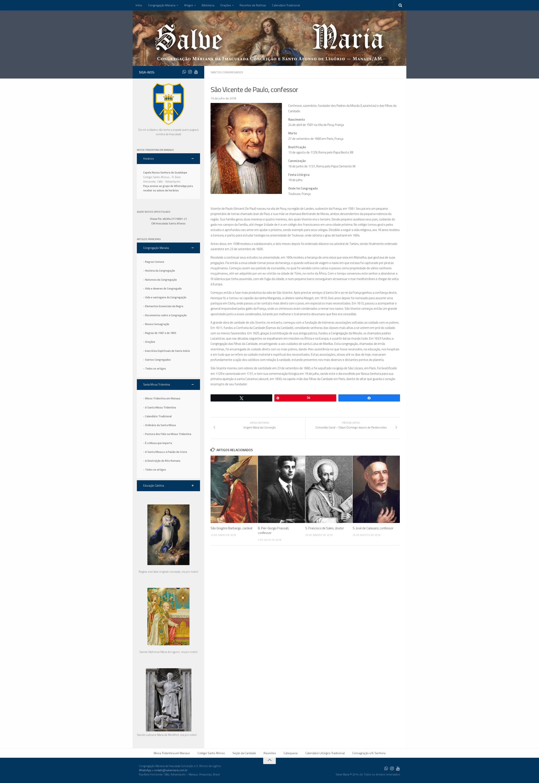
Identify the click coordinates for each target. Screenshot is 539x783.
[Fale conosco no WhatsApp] (184, 72)
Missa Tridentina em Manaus (172, 753)
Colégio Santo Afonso (211, 753)
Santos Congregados (227, 72)
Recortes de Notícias (253, 5)
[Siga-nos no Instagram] (190, 72)
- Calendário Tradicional (157, 416)
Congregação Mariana (161, 5)
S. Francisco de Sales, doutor (324, 528)
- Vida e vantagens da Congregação (164, 297)
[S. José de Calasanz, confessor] (376, 489)
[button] (168, 158)
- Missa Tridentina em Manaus (161, 398)
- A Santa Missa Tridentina (159, 407)
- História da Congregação (159, 270)
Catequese (291, 753)
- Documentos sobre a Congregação (165, 315)
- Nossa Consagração (156, 324)
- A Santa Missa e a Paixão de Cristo (165, 452)
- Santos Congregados (157, 359)
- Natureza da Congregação (160, 279)
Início (139, 5)
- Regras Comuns (153, 262)
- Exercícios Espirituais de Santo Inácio (166, 351)
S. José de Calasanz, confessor (373, 528)
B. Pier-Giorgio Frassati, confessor (273, 530)
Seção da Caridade (244, 753)
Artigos (188, 5)
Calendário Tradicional (286, 5)
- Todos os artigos (154, 368)
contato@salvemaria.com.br (171, 770)
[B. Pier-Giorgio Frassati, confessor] (281, 489)
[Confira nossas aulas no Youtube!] (196, 72)
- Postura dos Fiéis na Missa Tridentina (167, 434)
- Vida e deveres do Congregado (162, 288)
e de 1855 (170, 333)
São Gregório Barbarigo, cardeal (231, 528)
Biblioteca (208, 5)
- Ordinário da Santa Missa (159, 425)
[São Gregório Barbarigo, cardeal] (234, 489)
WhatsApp (145, 770)
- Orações (149, 342)
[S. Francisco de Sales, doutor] (328, 489)
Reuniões (270, 753)
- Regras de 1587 (154, 333)
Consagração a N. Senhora (369, 753)
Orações (225, 5)
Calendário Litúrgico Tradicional (325, 753)
